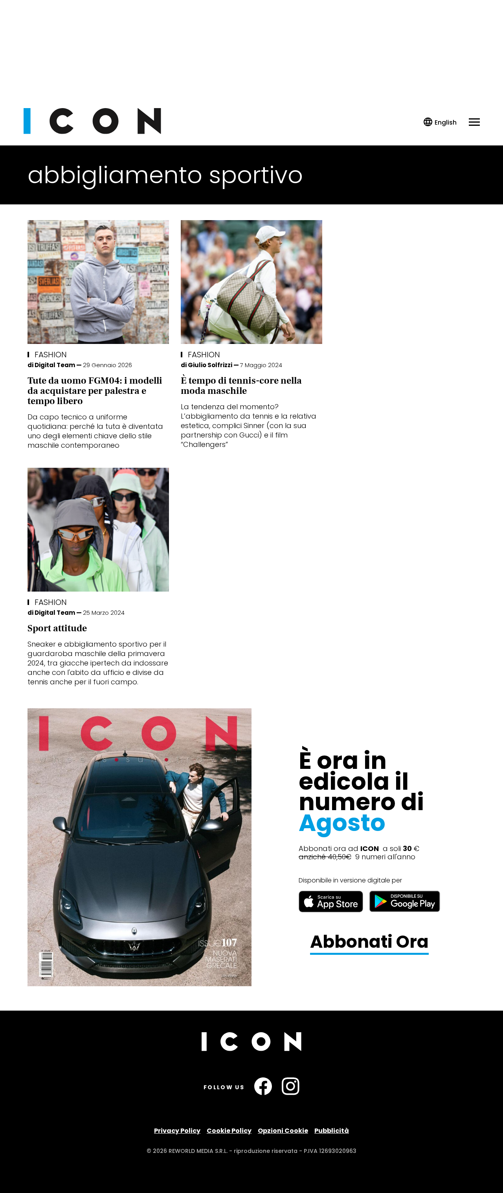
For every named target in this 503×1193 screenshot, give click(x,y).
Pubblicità (331, 1130)
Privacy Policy (177, 1130)
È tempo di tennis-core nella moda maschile (241, 386)
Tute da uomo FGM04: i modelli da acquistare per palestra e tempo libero (95, 391)
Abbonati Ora (369, 942)
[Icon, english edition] (440, 122)
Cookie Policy (229, 1130)
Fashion (51, 354)
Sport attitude (57, 628)
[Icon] (92, 131)
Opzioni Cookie (283, 1130)
